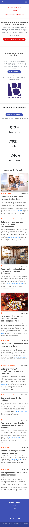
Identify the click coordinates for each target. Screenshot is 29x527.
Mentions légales (14, 502)
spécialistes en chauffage (17, 210)
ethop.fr (14, 11)
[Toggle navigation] (26, 2)
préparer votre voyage (16, 459)
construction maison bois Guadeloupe (14, 283)
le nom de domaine (14, 7)
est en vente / (14, 14)
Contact (14, 508)
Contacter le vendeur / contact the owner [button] (14, 39)
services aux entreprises (14, 237)
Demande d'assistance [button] (13, 71)
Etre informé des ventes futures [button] (13, 114)
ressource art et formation (9, 486)
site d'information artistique (20, 357)
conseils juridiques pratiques (20, 411)
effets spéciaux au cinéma (15, 437)
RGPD (14, 505)
